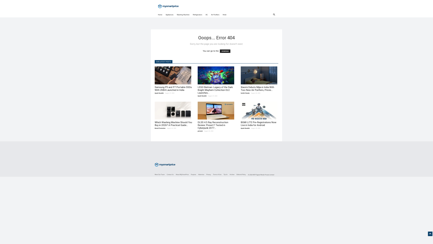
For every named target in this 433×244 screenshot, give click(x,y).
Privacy (208, 174)
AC (207, 15)
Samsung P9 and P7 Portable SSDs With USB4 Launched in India (173, 88)
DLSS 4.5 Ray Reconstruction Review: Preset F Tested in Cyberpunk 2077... (213, 125)
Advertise (201, 174)
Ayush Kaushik (159, 93)
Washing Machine (183, 15)
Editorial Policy (241, 174)
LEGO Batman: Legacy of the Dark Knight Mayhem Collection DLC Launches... (215, 90)
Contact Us (170, 174)
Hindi (224, 15)
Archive (232, 174)
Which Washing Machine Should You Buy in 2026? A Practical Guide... (173, 124)
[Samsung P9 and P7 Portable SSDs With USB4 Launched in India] (173, 75)
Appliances (169, 15)
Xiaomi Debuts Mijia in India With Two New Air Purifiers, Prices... (257, 88)
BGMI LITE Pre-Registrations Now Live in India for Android (258, 124)
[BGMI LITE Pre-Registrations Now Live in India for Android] (259, 111)
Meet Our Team (160, 174)
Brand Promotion (160, 128)
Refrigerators (197, 15)
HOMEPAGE (225, 51)
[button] (274, 14)
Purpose (193, 174)
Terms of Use (217, 174)
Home (160, 15)
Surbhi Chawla (245, 93)
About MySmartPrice (182, 174)
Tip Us (226, 174)
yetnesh (200, 131)
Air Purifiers (215, 15)
